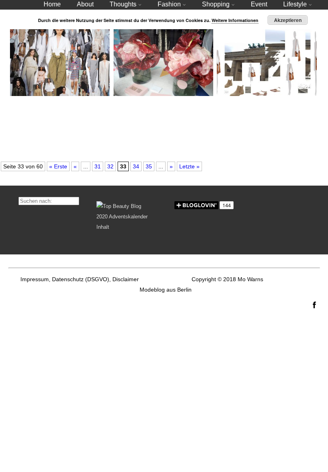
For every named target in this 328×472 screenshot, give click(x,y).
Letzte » (189, 166)
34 (136, 166)
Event (259, 4)
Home (52, 4)
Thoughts (123, 4)
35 (149, 166)
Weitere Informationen (235, 20)
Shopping (216, 4)
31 (97, 166)
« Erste (58, 166)
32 (110, 166)
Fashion (169, 4)
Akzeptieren (288, 20)
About (85, 4)
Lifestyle (295, 4)
